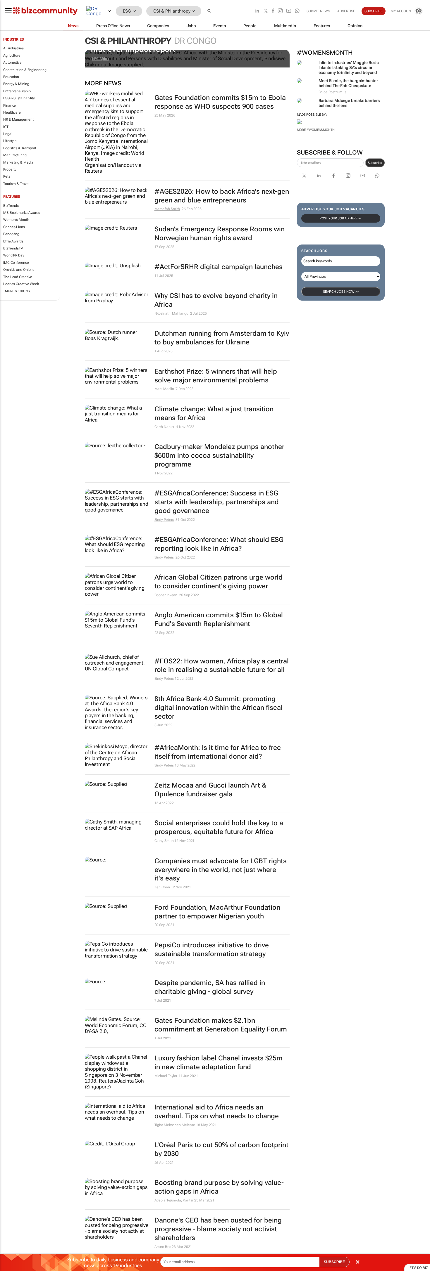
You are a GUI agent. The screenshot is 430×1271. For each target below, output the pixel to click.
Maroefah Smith (167, 209)
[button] (210, 11)
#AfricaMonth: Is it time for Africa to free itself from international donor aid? (217, 752)
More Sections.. (18, 291)
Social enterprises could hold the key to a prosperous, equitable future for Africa (218, 827)
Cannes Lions (14, 227)
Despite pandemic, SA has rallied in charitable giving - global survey (209, 987)
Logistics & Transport (19, 148)
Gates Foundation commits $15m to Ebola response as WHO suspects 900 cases (220, 102)
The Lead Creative (17, 277)
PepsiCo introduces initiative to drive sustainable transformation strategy (211, 949)
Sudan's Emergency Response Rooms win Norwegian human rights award (219, 233)
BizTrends (11, 206)
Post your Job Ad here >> (341, 218)
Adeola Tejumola (167, 1200)
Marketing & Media (18, 162)
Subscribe (375, 162)
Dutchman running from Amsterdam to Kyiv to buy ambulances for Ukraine (221, 338)
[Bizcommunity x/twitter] (265, 11)
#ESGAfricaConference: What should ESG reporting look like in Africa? (218, 544)
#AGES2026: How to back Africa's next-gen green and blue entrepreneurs (221, 196)
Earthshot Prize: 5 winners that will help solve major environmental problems (215, 375)
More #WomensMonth (316, 130)
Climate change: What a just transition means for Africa (214, 413)
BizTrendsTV (13, 248)
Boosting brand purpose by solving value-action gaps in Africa (219, 1187)
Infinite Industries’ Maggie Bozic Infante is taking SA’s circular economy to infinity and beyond (349, 67)
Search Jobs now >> (341, 291)
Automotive (12, 62)
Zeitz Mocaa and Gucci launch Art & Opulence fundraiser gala (210, 789)
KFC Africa (100, 59)
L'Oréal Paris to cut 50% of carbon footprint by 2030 (221, 1149)
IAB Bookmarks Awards (21, 213)
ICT (5, 127)
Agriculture (11, 55)
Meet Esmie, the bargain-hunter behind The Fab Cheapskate (348, 83)
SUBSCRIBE (334, 1262)
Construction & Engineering (24, 70)
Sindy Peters (164, 520)
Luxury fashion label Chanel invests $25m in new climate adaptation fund (218, 1062)
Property (9, 169)
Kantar (188, 1200)
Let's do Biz (417, 1268)
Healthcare (12, 112)
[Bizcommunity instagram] (280, 11)
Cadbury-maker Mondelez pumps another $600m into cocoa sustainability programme (219, 455)
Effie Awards (13, 241)
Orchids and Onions (18, 270)
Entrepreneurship (16, 91)
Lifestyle (10, 141)
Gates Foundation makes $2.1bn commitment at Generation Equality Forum (220, 1025)
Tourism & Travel (16, 184)
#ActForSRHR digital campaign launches (218, 267)
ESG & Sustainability (19, 98)
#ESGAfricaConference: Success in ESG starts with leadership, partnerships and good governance (216, 502)
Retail (7, 176)
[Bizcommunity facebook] (273, 11)
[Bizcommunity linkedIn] (257, 11)
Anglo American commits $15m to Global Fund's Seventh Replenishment (218, 619)
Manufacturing (15, 155)
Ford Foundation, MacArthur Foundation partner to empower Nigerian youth (217, 912)
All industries (13, 48)
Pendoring (11, 234)
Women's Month (16, 220)
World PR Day (13, 255)
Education (11, 77)
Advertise (346, 11)
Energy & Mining (16, 84)
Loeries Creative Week (21, 284)
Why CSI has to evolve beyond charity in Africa (216, 300)
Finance (9, 105)
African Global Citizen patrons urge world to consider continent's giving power (218, 581)
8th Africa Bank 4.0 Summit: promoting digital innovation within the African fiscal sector (218, 707)
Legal (7, 134)
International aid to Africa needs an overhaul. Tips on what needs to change (216, 1111)
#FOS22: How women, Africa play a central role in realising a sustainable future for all (221, 665)
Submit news (318, 11)
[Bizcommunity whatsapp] (297, 11)
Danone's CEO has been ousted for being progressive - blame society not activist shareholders (218, 1229)
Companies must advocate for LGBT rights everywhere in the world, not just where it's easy (220, 869)
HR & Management (18, 119)
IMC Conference (16, 263)
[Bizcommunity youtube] (288, 11)
